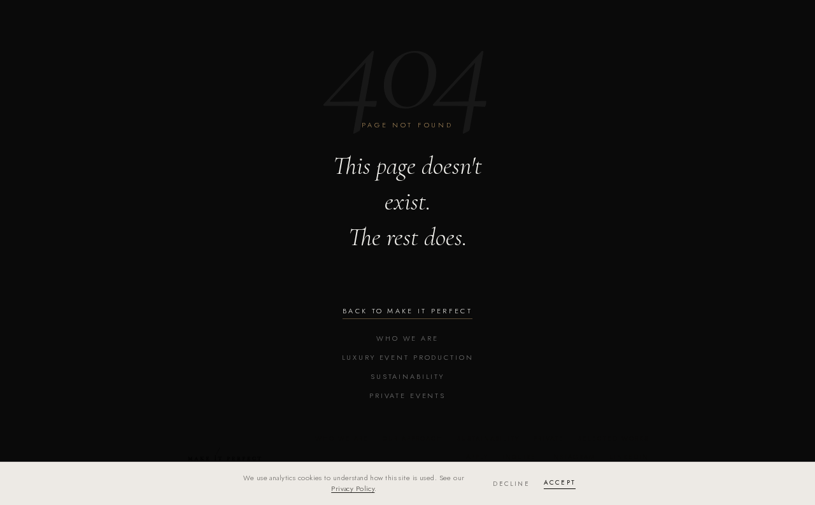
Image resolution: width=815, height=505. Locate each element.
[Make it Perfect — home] (224, 454)
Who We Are (407, 338)
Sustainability (407, 376)
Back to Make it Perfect (407, 311)
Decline (511, 483)
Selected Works (613, 438)
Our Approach (413, 438)
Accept (560, 482)
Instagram (572, 457)
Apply (477, 457)
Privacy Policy (352, 488)
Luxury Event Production (408, 357)
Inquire (519, 457)
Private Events (407, 395)
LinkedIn (629, 457)
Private (549, 438)
